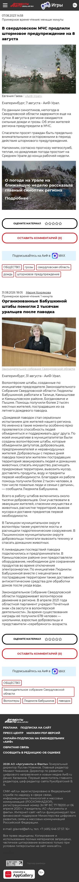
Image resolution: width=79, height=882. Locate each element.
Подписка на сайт (36, 727)
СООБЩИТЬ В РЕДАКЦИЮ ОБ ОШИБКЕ (31, 752)
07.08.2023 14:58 (12, 15)
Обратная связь (16, 747)
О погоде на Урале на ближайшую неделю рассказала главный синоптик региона (39, 185)
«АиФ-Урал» (33, 96)
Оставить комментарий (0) (39, 238)
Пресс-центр (13, 733)
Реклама (10, 727)
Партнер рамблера (36, 863)
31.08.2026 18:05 (12, 292)
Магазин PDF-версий (43, 733)
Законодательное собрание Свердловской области (38, 369)
